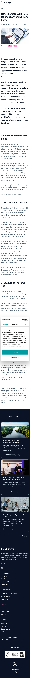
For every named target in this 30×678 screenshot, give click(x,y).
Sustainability (6, 629)
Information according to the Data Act (15, 672)
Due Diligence (6, 573)
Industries (4, 584)
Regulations (5, 581)
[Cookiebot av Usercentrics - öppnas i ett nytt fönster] (21, 319)
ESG (2, 571)
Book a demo (6, 596)
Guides (3, 614)
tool (6, 192)
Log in (3, 634)
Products (4, 579)
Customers (5, 611)
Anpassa (14, 357)
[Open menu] (28, 2)
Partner (3, 626)
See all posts (23, 536)
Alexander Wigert (6, 24)
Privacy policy (15, 669)
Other (10, 45)
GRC (3, 568)
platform (4, 372)
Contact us (5, 599)
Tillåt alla (15, 352)
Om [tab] (25, 324)
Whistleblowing (6, 640)
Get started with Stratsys (10, 594)
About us (4, 623)
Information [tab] (15, 324)
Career (3, 632)
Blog (15, 45)
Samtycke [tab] (5, 324)
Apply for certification (9, 637)
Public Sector (6, 576)
